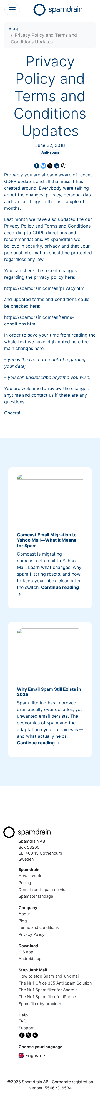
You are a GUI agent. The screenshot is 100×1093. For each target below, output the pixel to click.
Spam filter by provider (40, 1003)
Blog (13, 28)
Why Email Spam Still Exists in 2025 (49, 691)
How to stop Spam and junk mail (49, 976)
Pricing (25, 882)
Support (26, 1027)
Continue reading (38, 743)
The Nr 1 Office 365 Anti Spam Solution (55, 983)
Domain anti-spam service (43, 889)
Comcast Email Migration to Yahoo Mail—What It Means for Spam (47, 540)
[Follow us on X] (28, 1034)
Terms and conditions (39, 927)
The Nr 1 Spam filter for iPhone (47, 996)
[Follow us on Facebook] (22, 1034)
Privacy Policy (31, 934)
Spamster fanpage (36, 896)
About (24, 913)
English (33, 1055)
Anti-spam (50, 152)
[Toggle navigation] (12, 9)
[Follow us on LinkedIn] (35, 1034)
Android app (30, 958)
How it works (31, 875)
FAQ (22, 1020)
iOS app (26, 951)
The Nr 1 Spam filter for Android (48, 989)
